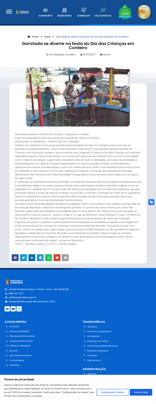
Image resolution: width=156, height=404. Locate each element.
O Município (45, 15)
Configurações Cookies (112, 392)
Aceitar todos (141, 392)
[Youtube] (13, 308)
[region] (78, 389)
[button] (15, 257)
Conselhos (83, 15)
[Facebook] (7, 308)
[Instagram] (19, 308)
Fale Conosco (103, 15)
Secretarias (64, 15)
